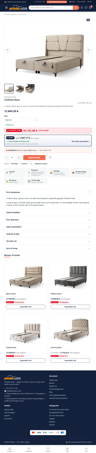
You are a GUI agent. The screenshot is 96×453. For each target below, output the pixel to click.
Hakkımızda (53, 380)
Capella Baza (11, 347)
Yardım (89, 1)
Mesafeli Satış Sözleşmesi (58, 398)
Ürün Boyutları (12, 220)
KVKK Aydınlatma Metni (57, 395)
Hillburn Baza (56, 294)
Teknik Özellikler (13, 212)
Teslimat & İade (12, 234)
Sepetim (7, 416)
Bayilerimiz (53, 386)
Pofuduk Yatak (10, 97)
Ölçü (6, 116)
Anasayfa (7, 14)
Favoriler (48, 451)
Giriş (86, 451)
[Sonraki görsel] (88, 49)
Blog (50, 392)
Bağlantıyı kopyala (41, 164)
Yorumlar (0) (11, 241)
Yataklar (52, 419)
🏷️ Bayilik (72, 1)
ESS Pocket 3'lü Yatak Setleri (59, 410)
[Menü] (6, 8)
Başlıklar (52, 422)
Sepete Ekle (34, 157)
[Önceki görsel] (7, 49)
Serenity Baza (56, 347)
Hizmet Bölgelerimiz (56, 389)
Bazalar (13, 14)
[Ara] (76, 8)
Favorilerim (8, 419)
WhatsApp (14, 164)
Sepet (67, 451)
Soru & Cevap (12, 248)
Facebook (24, 164)
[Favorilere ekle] (50, 158)
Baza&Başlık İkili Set (56, 413)
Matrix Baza (11, 294)
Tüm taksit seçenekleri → (81, 141)
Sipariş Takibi (81, 1)
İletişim (51, 383)
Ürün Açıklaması (13, 192)
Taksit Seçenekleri (13, 227)
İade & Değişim (9, 413)
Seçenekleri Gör (26, 307)
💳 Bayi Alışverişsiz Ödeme (57, 2)
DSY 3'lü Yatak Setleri (56, 416)
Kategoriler (29, 451)
